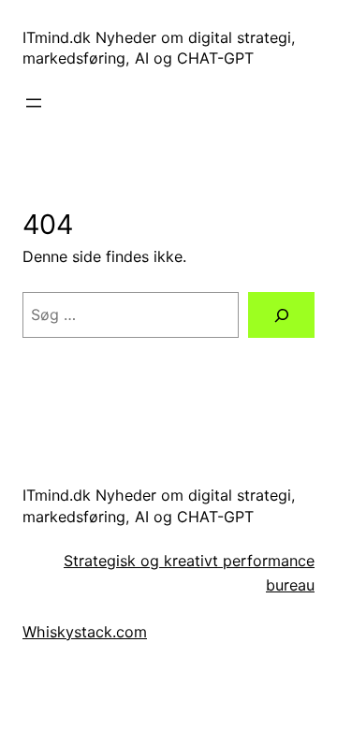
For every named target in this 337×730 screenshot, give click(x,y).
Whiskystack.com (84, 631)
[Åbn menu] (33, 103)
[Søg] (281, 315)
